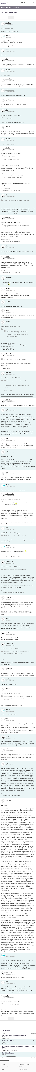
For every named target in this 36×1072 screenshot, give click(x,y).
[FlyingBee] (3, 401)
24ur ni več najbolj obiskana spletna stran (14, 1035)
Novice (8, 1050)
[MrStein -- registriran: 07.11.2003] (3, 322)
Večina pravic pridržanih (24, 1064)
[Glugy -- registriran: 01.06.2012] (3, 410)
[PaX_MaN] (3, 373)
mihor (7, 310)
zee (7, 955)
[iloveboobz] (3, 278)
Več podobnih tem (4, 1060)
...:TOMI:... (9, 668)
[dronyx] (3, 127)
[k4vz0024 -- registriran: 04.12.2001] (3, 24)
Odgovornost (4, 1067)
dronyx (8, 126)
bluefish (8, 35)
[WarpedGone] (3, 354)
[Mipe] (3, 60)
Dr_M (7, 632)
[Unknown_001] (3, 494)
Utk (7, 982)
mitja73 (8, 618)
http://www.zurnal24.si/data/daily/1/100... (12, 1011)
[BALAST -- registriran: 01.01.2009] (3, 598)
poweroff (4, 1054)
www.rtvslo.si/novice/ (6, 456)
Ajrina (7, 996)
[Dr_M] (3, 633)
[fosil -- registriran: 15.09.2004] (3, 719)
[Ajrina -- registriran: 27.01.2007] (3, 996)
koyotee (8, 50)
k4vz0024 (8, 23)
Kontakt (3, 1069)
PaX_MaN (8, 372)
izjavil (19, 115)
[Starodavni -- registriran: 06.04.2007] (3, 80)
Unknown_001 (10, 494)
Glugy (7, 409)
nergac (3, 1042)
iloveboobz (9, 277)
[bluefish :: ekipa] (3, 36)
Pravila (3, 1064)
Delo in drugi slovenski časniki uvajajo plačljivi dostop (15, 1046)
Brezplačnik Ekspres (8, 1053)
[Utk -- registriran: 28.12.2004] (3, 982)
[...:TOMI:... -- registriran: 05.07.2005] (3, 669)
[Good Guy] (3, 973)
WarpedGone (9, 354)
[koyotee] (3, 50)
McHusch (4, 1048)
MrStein (8, 321)
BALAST (8, 597)
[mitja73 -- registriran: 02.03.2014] (3, 619)
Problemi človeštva (11, 1056)
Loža (8, 1038)
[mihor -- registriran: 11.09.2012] (3, 311)
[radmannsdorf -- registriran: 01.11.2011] (3, 90)
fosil (7, 719)
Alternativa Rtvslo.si (8, 1040)
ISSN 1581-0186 (23, 1069)
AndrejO (8, 800)
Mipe (7, 59)
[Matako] (3, 149)
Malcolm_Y (4, 1036)
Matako (8, 148)
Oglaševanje (22, 1067)
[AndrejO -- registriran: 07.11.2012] (3, 801)
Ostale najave (14, 1050)
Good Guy (9, 972)
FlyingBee (9, 400)
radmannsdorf (10, 90)
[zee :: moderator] (3, 955)
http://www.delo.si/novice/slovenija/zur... (12, 42)
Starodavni (9, 79)
